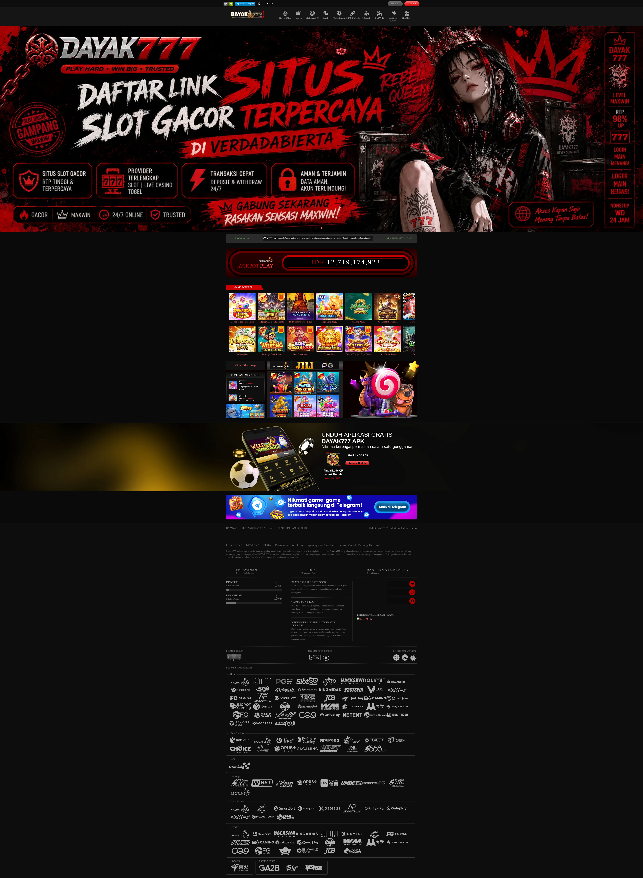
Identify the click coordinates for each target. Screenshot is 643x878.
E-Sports (379, 18)
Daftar (412, 4)
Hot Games (285, 18)
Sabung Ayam (393, 19)
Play (266, 265)
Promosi (406, 18)
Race (325, 18)
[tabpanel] (321, 129)
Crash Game (353, 18)
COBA (283, 379)
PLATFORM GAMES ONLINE (293, 528)
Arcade (366, 18)
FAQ (271, 528)
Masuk (395, 4)
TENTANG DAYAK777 (253, 528)
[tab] (281, 365)
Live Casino (312, 18)
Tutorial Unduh (357, 463)
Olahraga (339, 18)
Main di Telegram (247, 4)
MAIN (244, 306)
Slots (299, 18)
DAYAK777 (231, 528)
